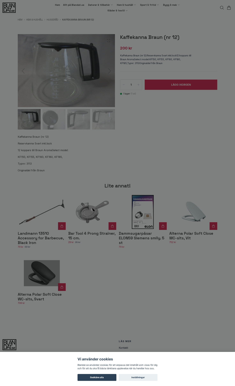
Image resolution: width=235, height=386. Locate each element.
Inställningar (138, 377)
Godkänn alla (97, 377)
